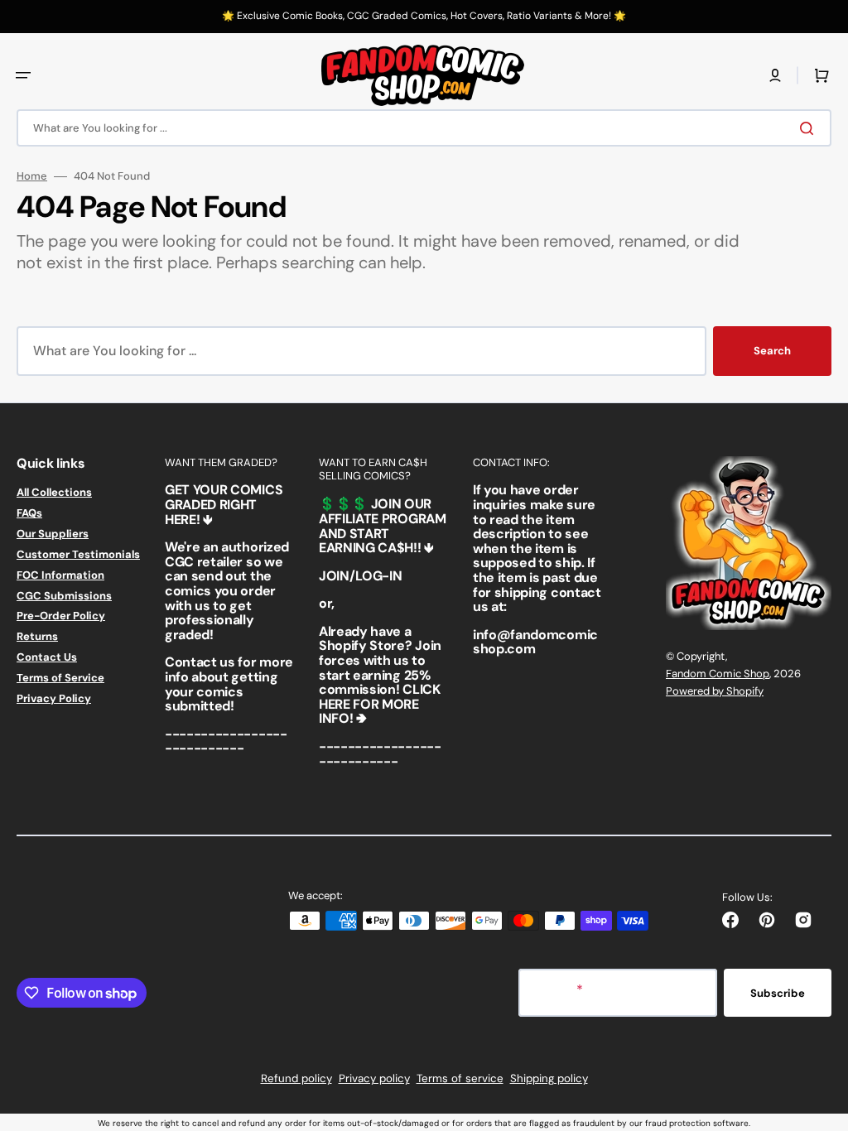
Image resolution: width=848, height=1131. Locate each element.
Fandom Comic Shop (717, 674)
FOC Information (60, 575)
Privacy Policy (54, 698)
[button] (23, 75)
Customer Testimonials (78, 554)
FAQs (29, 513)
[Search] (809, 128)
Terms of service (460, 1078)
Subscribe (777, 993)
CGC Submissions (64, 596)
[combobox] (424, 128)
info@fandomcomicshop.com (535, 642)
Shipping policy (549, 1078)
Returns (37, 636)
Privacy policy (374, 1078)
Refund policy (296, 1078)
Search (772, 351)
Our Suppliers (53, 534)
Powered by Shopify (715, 691)
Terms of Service (60, 678)
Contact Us (47, 657)
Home (32, 176)
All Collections (54, 492)
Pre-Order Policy (61, 616)
